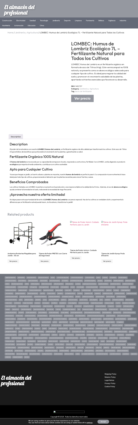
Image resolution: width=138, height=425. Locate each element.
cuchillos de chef (23, 334)
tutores (98, 277)
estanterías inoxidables (130, 325)
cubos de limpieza (45, 334)
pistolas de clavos (121, 296)
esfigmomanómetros (27, 328)
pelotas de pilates (29, 299)
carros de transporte (121, 341)
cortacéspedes (90, 334)
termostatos (65, 280)
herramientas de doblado (45, 318)
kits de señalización (53, 312)
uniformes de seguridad (62, 277)
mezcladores (63, 303)
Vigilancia (111, 20)
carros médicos (110, 341)
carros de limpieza (10, 344)
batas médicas (99, 350)
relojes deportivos (125, 290)
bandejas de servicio (47, 353)
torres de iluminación (11, 280)
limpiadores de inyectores (69, 309)
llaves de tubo (50, 309)
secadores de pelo (23, 290)
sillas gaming (33, 287)
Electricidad (20, 20)
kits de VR (21, 312)
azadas (77, 353)
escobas (44, 328)
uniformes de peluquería (77, 277)
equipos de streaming (88, 328)
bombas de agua (19, 350)
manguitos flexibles (88, 306)
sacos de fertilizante (83, 91)
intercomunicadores (10, 318)
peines (44, 299)
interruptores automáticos (124, 315)
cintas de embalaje (102, 337)
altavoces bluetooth (17, 357)
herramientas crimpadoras (60, 318)
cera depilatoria (31, 341)
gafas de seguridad (99, 322)
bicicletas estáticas (64, 350)
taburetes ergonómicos (17, 283)
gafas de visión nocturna (86, 322)
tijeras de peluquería (54, 280)
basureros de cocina (110, 350)
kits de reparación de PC (76, 312)
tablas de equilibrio (58, 283)
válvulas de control (31, 277)
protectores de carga (131, 293)
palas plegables (93, 299)
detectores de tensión (24, 331)
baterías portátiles (89, 350)
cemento (84, 341)
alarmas (27, 357)
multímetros (17, 303)
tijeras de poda (43, 280)
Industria (123, 20)
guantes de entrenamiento (23, 322)
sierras (72, 287)
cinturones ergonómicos (41, 337)
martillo (118, 303)
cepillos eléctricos (64, 341)
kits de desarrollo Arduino (56, 315)
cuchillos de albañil (33, 334)
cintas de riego (92, 337)
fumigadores (120, 322)
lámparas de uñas (113, 309)
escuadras (37, 328)
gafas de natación (110, 322)
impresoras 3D (21, 318)
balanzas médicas (69, 353)
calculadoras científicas (23, 347)
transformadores (123, 277)
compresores (120, 334)
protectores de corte (119, 293)
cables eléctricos (89, 347)
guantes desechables (120, 318)
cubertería (54, 334)
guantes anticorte (46, 322)
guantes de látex (132, 318)
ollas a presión (129, 299)
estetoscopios (91, 325)
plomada (78, 296)
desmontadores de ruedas (78, 331)
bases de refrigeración (123, 350)
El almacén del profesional (19, 10)
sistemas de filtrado (22, 287)
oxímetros (107, 299)
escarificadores (52, 328)
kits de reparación (107, 312)
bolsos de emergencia (30, 350)
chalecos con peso (10, 341)
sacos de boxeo (59, 290)
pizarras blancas (110, 296)
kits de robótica (64, 312)
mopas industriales (27, 303)
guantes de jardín (10, 322)
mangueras (111, 306)
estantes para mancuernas (103, 325)
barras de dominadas (35, 353)
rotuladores (76, 290)
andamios (8, 357)
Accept (103, 422)
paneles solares (83, 299)
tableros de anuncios (46, 283)
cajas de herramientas (37, 347)
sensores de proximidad (91, 287)
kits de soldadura (42, 312)
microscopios (46, 303)
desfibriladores (108, 331)
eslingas (18, 328)
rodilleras (109, 290)
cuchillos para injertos (11, 334)
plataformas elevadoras (88, 296)
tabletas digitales (35, 283)
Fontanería (90, 20)
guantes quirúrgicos (96, 318)
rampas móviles (51, 293)
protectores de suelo (107, 293)
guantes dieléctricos (108, 318)
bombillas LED (9, 350)
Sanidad (33, 20)
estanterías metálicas (117, 325)
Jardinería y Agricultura (26, 32)
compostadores (129, 334)
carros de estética (21, 344)
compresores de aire (110, 334)
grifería (55, 322)
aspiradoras (126, 353)
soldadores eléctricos (128, 283)
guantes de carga (35, 322)
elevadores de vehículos (101, 328)
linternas (58, 309)
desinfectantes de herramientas (94, 331)
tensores (100, 280)
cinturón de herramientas (72, 337)
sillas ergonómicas (43, 287)
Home (10, 32)
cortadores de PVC (80, 334)
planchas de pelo (100, 296)
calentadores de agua (10, 347)
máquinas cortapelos (36, 306)
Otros (42, 25)
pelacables (38, 299)
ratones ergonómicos (33, 293)
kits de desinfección (42, 315)
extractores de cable (56, 325)
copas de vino (99, 334)
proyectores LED (88, 293)
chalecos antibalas (21, 341)
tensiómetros (108, 280)
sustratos (78, 283)
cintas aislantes (113, 337)
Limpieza (78, 20)
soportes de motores (115, 283)
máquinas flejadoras (23, 306)
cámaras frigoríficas (80, 344)
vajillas (52, 277)
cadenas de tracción (70, 347)
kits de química (117, 312)
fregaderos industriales (11, 325)
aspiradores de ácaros (115, 353)
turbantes (105, 277)
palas (101, 299)
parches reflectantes (54, 299)
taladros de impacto (130, 280)
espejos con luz (9, 328)
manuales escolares (59, 306)
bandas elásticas (58, 353)
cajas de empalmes (49, 347)
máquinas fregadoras (11, 306)
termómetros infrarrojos (76, 280)
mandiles (118, 306)
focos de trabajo (35, 325)
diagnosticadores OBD (128, 328)
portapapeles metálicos (67, 296)
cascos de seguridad (93, 341)
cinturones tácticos (28, 337)
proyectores (97, 293)
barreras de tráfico (10, 353)
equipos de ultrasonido (75, 328)
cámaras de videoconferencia (106, 344)
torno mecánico (22, 280)
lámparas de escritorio (11, 312)
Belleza (101, 20)
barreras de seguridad (22, 353)
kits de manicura (9, 315)
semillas (133, 287)
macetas (8, 309)
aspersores (133, 353)
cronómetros (70, 334)
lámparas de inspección (125, 309)
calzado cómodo (131, 344)
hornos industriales (32, 318)
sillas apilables (64, 287)
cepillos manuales (53, 341)
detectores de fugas (50, 331)
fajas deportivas (45, 325)
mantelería (69, 306)
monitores (37, 303)
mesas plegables (72, 303)
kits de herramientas (30, 315)
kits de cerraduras (69, 315)
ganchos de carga (74, 322)
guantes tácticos (73, 318)
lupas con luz (15, 309)
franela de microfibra (24, 325)
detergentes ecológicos (11, 331)
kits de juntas (19, 315)
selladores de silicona (11, 290)
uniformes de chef (89, 277)
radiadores (60, 293)
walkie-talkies (21, 277)
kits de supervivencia (31, 312)
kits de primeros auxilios (129, 312)
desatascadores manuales (121, 331)
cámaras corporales (120, 344)
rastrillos (42, 293)
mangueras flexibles (100, 306)
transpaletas (113, 277)
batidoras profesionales (76, 350)
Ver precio (82, 98)
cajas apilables (60, 347)
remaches (116, 290)
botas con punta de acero (128, 347)
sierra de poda (80, 287)
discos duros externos (115, 328)
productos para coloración (26, 296)
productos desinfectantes (40, 296)
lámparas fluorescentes (101, 309)
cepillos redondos (42, 341)
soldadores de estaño (10, 287)
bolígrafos (40, 350)
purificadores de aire (70, 293)
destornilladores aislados (64, 331)
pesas (20, 299)
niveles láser (9, 303)
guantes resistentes (84, 318)
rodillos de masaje (86, 290)
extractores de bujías (68, 325)
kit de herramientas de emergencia (96, 315)
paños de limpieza (73, 299)
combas (7, 337)
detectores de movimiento (37, 331)
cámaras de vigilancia (92, 344)
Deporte (67, 20)
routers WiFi (68, 290)
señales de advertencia (123, 287)
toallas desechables (33, 280)
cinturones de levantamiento (56, 337)
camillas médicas (60, 344)
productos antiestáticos (54, 296)
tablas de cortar (69, 283)
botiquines (98, 347)
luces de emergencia (26, 309)
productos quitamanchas (11, 296)
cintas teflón (83, 337)
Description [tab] (16, 137)
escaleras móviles (63, 328)
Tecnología (44, 20)
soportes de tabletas (103, 283)
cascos (102, 341)
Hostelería (6, 25)
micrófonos (54, 303)
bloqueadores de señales (51, 350)
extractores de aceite (80, 325)
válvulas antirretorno (43, 277)
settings (89, 422)
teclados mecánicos (118, 280)
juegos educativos (111, 315)
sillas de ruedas (54, 287)
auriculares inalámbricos (88, 353)
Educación (31, 25)
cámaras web (69, 344)
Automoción (18, 25)
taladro (7, 283)
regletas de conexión (20, 293)
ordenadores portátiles (118, 299)
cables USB (80, 347)
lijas (79, 309)
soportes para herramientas (89, 283)
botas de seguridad (115, 347)
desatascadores (133, 331)
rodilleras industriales (98, 290)
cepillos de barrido (75, 341)
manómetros (78, 306)
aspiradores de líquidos (102, 353)
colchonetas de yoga (16, 337)
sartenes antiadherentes (35, 290)
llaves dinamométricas (39, 309)
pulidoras (80, 293)
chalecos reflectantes (125, 337)
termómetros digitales (90, 280)
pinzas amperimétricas (11, 299)
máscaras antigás (109, 303)
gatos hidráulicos (63, 322)
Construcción (7, 20)
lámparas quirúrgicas (88, 309)
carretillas (30, 344)
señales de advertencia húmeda (107, 287)
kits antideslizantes (80, 315)
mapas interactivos (47, 306)
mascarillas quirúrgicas (96, 303)
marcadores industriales (128, 303)
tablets (26, 283)
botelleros (106, 347)
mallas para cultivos (128, 306)
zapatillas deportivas (10, 277)
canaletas (50, 344)
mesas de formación (83, 303)
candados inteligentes (40, 344)
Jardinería (56, 20)
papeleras (63, 299)
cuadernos (62, 334)
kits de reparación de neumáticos (92, 312)
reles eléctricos (9, 293)
